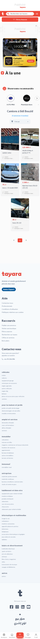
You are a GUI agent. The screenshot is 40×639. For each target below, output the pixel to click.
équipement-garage (8, 380)
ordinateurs (5, 521)
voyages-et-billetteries (8, 567)
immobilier (6, 436)
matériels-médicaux (8, 479)
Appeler (30, 61)
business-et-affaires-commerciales (12, 482)
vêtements (5, 501)
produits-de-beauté (7, 499)
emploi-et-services (9, 419)
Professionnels (7, 306)
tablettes (4, 539)
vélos (3, 562)
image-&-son (6, 518)
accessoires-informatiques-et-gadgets (13, 534)
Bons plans (5, 341)
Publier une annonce (9, 325)
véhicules (5, 372)
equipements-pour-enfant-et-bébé (12, 493)
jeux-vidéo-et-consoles (9, 537)
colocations (5, 440)
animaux (4, 556)
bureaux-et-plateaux (8, 453)
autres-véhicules (7, 388)
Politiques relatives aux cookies (13, 312)
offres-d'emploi (6, 428)
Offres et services (8, 338)
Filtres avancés (7, 331)
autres (4, 573)
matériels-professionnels (9, 476)
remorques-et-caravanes (9, 383)
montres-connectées (8, 524)
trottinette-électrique (8, 549)
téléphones (5, 531)
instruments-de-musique (9, 564)
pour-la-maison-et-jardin (12, 405)
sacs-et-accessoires (8, 504)
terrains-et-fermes (7, 458)
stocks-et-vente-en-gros (9, 484)
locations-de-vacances (8, 447)
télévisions (5, 529)
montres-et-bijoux (7, 496)
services (4, 430)
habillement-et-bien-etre (12, 490)
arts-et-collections (7, 554)
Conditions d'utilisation (10, 309)
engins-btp (5, 391)
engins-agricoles (7, 386)
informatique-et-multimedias (14, 515)
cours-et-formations (8, 425)
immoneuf (6, 464)
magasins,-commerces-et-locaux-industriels (15, 445)
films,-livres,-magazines (9, 559)
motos (4, 375)
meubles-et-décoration (9, 413)
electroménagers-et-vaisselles (11, 411)
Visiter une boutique (9, 328)
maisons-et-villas (7, 442)
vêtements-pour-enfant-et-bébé (11, 509)
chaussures (5, 507)
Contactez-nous (7, 303)
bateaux (4, 394)
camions (4, 399)
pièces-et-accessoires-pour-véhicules (13, 396)
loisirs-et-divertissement (12, 545)
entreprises (6, 473)
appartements (6, 450)
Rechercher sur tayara (9, 334)
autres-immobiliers (7, 455)
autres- (4, 576)
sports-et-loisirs (6, 551)
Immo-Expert (8, 289)
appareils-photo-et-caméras (10, 526)
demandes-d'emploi (8, 422)
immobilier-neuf (7, 467)
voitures (4, 378)
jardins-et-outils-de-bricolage (10, 408)
